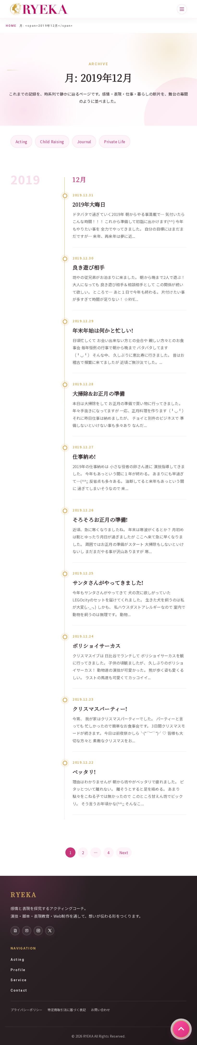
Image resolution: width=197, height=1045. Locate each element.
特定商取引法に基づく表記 (67, 1009)
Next (123, 852)
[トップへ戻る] (181, 1029)
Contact (19, 990)
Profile (18, 970)
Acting (21, 141)
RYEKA (24, 894)
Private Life (114, 141)
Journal (84, 141)
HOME (11, 25)
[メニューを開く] (182, 9)
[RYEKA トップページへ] (39, 9)
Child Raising (52, 141)
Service (19, 980)
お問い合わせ (100, 1009)
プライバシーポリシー (26, 1009)
